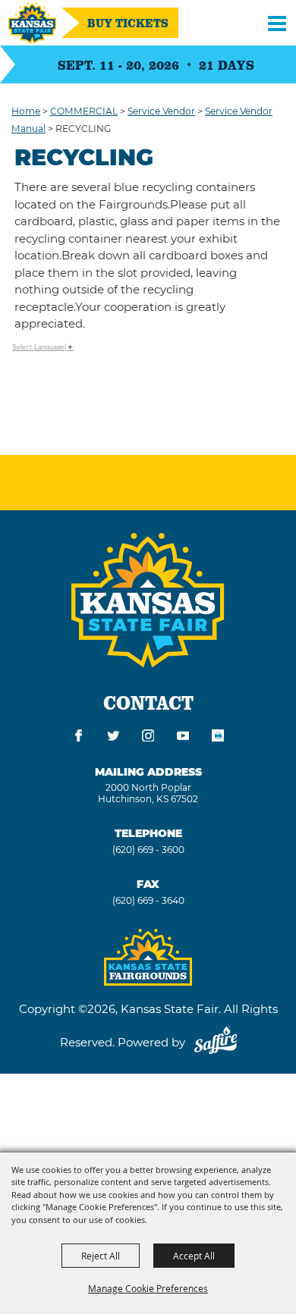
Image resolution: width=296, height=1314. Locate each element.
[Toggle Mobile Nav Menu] (277, 23)
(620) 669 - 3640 (148, 900)
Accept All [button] (194, 1256)
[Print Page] (218, 738)
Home (25, 111)
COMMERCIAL (84, 111)
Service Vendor (161, 111)
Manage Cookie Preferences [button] (148, 1288)
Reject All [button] (100, 1256)
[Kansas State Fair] (32, 23)
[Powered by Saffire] (215, 1042)
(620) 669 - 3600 (148, 849)
